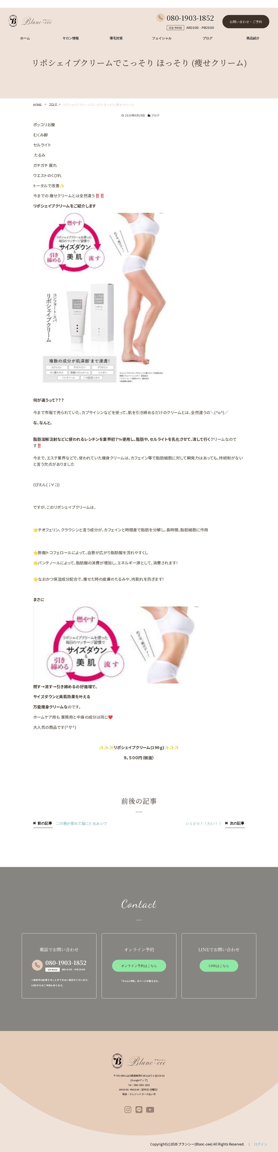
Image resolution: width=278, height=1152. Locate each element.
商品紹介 (253, 38)
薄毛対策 (116, 38)
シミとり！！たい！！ (203, 823)
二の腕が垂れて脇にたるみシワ (81, 823)
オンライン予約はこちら (139, 966)
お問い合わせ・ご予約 (246, 21)
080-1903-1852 (190, 17)
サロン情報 (71, 38)
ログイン (260, 1144)
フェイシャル (162, 38)
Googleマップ (139, 1080)
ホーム (25, 38)
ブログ (207, 38)
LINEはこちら (219, 966)
